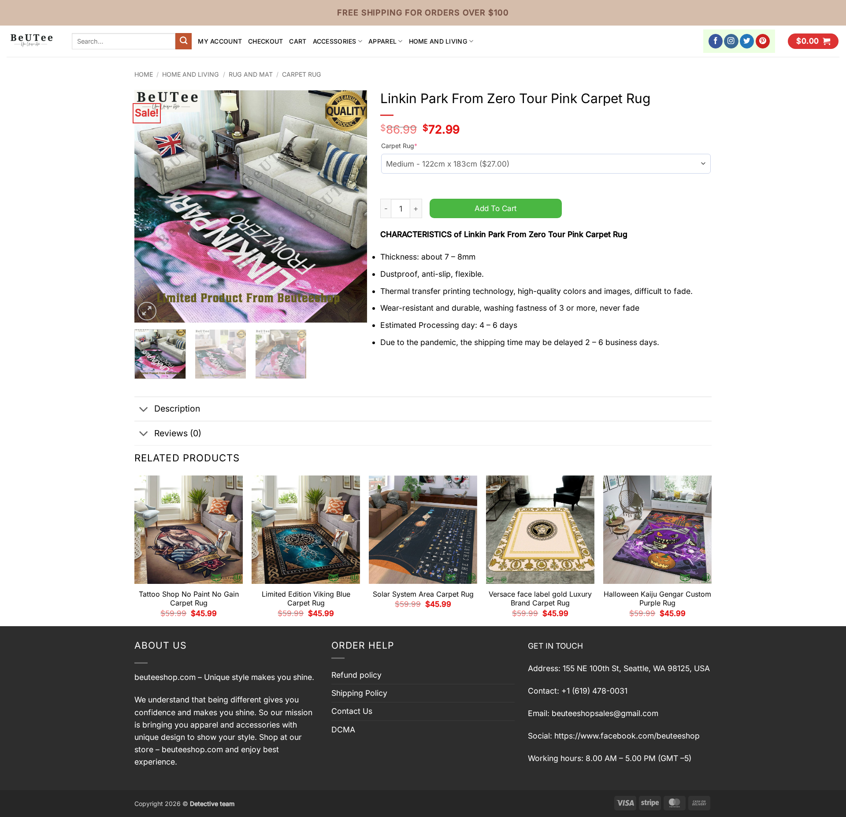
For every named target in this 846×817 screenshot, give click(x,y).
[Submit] (183, 41)
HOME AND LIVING (438, 41)
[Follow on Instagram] (731, 41)
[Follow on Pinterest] (763, 41)
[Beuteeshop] (33, 41)
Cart (297, 41)
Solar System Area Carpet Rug (423, 594)
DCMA (343, 729)
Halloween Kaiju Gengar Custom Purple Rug (657, 599)
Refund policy (356, 675)
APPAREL (382, 41)
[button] (813, 41)
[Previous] (150, 206)
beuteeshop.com (165, 677)
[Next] (352, 206)
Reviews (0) (177, 433)
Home (143, 74)
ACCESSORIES (334, 41)
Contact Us (351, 711)
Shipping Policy (359, 693)
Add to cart (496, 208)
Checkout (265, 41)
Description (177, 408)
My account (220, 41)
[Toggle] (143, 409)
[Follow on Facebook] (716, 41)
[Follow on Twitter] (747, 41)
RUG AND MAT (251, 74)
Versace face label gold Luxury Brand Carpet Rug (540, 599)
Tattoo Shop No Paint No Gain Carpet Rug (189, 599)
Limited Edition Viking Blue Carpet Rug (306, 599)
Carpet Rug (301, 74)
